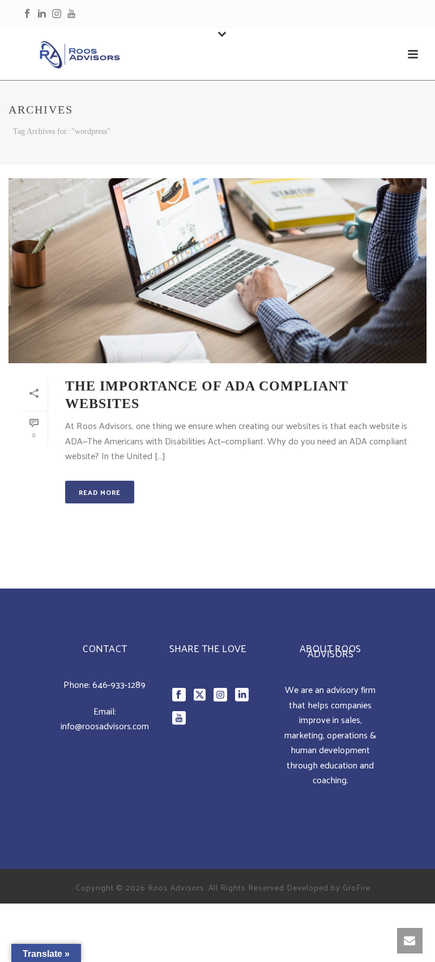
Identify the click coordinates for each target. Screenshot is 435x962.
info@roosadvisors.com (105, 725)
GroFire (356, 887)
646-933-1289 (119, 684)
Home (402, 153)
